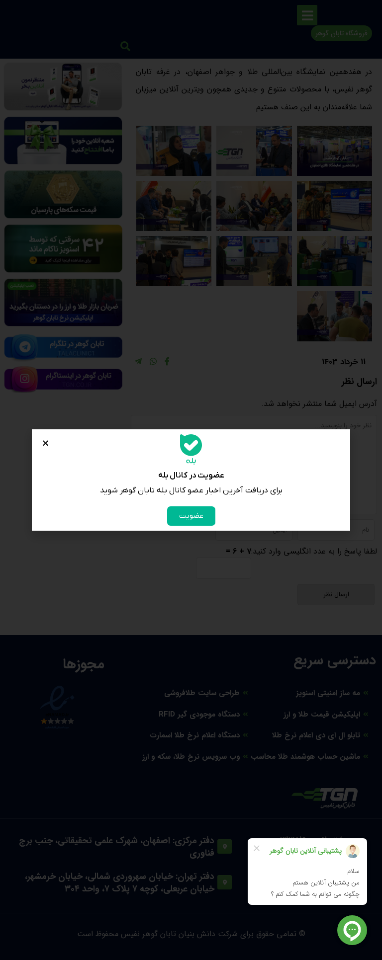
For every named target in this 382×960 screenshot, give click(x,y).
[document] (191, 480)
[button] (45, 443)
